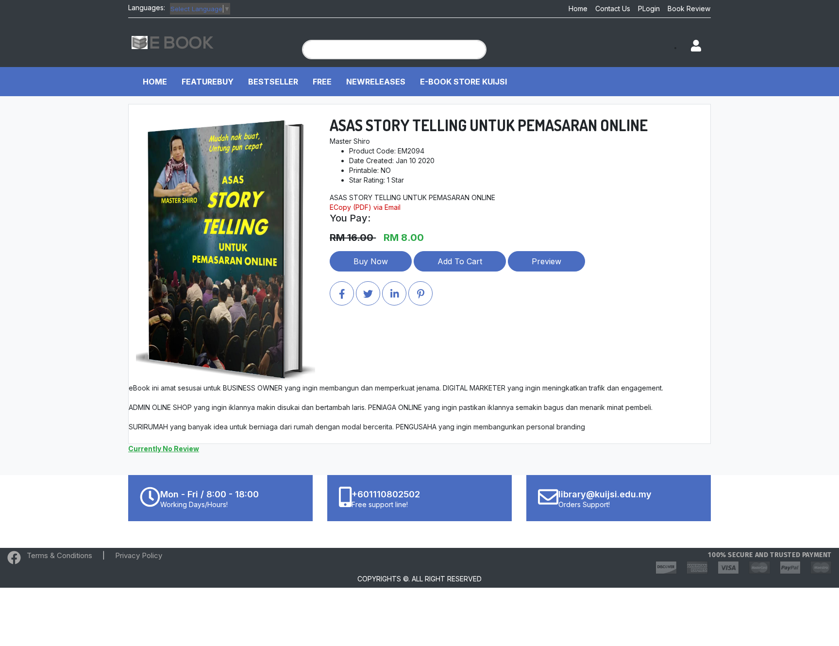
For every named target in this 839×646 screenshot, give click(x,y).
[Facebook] (14, 560)
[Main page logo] (173, 41)
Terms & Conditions (59, 555)
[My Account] (691, 46)
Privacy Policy (138, 555)
